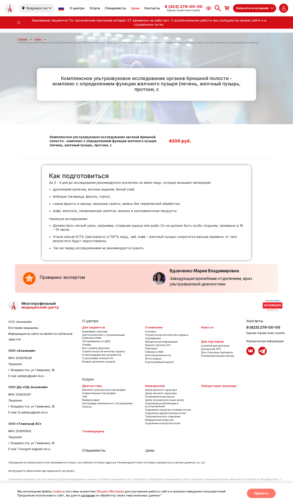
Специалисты (115, 8)
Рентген (87, 406)
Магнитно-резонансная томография (103, 389)
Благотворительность (158, 355)
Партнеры (151, 348)
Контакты (152, 8)
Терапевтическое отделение (163, 416)
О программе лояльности (97, 358)
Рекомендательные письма (217, 355)
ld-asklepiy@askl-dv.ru (33, 412)
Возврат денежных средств (98, 361)
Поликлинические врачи (159, 396)
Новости (207, 327)
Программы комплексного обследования (107, 403)
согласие (88, 495)
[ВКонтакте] (250, 351)
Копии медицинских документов (101, 354)
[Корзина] (227, 8)
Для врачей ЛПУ (211, 349)
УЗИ (84, 396)
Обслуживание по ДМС (96, 341)
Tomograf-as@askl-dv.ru (34, 449)
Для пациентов (93, 327)
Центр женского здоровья (161, 393)
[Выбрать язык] (61, 8)
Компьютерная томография (99, 393)
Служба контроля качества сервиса (103, 351)
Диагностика (92, 386)
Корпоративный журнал (159, 361)
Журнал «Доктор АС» (158, 345)
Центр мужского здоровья (161, 389)
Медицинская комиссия (159, 419)
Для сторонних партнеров (217, 352)
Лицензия (15, 364)
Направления (155, 386)
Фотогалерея (153, 358)
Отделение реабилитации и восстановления (161, 405)
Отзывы (86, 344)
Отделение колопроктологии (162, 423)
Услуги (94, 8)
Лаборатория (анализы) (218, 386)
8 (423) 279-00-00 (263, 327)
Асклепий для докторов (215, 345)
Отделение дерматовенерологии (165, 413)
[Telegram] (262, 351)
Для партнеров (212, 341)
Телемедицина (93, 431)
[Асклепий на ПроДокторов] (272, 305)
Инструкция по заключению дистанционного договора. (41, 470)
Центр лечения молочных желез (164, 400)
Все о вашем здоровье (96, 348)
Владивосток (37, 8)
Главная (22, 39)
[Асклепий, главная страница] (10, 8)
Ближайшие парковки (95, 331)
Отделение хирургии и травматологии (168, 409)
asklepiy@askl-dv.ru (31, 376)
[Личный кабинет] (283, 8)
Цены (135, 8)
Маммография (90, 400)
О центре (77, 8)
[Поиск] (218, 8)
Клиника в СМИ (154, 351)
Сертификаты (153, 338)
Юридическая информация (161, 341)
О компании (154, 327)
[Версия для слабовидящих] (208, 8)
